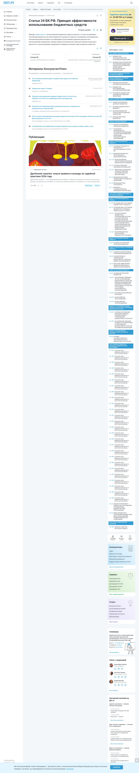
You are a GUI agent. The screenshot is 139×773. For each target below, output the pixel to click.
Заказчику (88, 185)
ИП (59, 3)
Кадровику (50, 3)
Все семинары (113, 652)
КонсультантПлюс (115, 606)
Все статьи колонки (117, 720)
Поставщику (68, 3)
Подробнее (70, 769)
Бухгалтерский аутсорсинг (117, 608)
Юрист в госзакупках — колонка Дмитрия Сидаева (119, 748)
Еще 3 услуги (113, 622)
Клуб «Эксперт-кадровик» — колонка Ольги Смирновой (121, 725)
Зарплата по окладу (115, 554)
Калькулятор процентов (116, 559)
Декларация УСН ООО (116, 584)
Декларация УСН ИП (115, 586)
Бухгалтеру (30, 3)
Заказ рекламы (114, 616)
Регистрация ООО (114, 578)
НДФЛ (111, 551)
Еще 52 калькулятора (116, 567)
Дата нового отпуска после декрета (120, 556)
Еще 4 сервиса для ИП (116, 594)
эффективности (41, 34)
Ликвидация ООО (114, 589)
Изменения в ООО (114, 581)
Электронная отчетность (117, 614)
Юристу (40, 3)
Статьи (97, 185)
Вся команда (113, 690)
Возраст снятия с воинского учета (120, 561)
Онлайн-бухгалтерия (115, 611)
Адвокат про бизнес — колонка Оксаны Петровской (119, 704)
